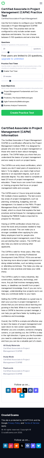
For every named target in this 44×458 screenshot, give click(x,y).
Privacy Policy (14, 423)
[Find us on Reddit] (19, 390)
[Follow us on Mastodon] (35, 390)
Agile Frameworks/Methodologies (16, 101)
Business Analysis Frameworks (15, 105)
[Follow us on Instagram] (13, 390)
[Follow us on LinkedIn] (8, 390)
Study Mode (16, 360)
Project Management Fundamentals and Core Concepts (21, 92)
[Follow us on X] (24, 390)
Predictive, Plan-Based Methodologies (18, 98)
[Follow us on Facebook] (30, 390)
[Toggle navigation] (41, 3)
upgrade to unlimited (12, 58)
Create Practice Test (22, 112)
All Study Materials (16, 348)
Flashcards (16, 371)
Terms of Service (31, 423)
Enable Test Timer (11, 71)
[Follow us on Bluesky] (22, 395)
